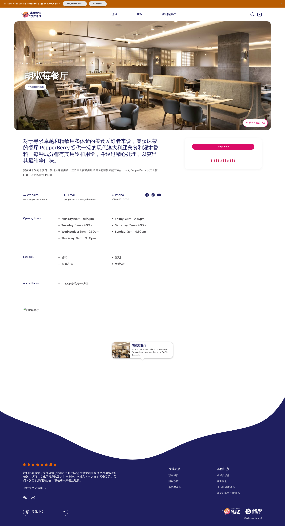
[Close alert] (281, 3)
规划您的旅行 (169, 14)
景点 (114, 14)
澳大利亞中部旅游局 (228, 493)
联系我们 (173, 475)
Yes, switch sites (75, 4)
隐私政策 (173, 481)
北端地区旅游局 (226, 487)
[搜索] (252, 14)
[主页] (30, 14)
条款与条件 (174, 487)
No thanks (97, 4)
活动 (139, 14)
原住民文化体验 (33, 488)
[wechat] (25, 498)
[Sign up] (259, 14)
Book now (223, 146)
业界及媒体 (223, 475)
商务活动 (222, 481)
